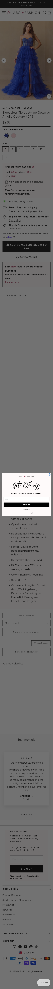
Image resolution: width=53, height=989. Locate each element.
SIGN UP (26, 504)
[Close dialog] (50, 475)
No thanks (26, 509)
